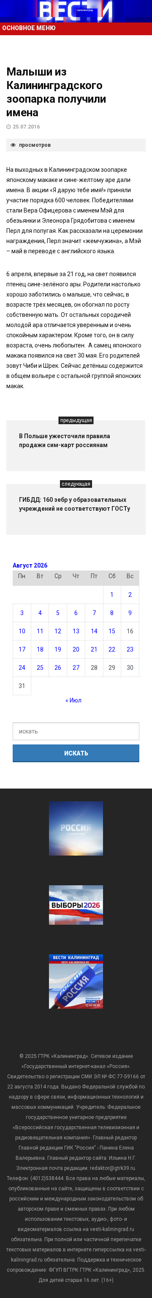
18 (40, 649)
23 (130, 649)
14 (94, 631)
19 (57, 649)
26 (57, 667)
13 (76, 631)
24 (22, 667)
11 (40, 631)
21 (94, 649)
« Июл (73, 700)
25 (40, 667)
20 (76, 649)
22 (112, 649)
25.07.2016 (26, 127)
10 (22, 631)
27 (76, 667)
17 (22, 649)
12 (57, 631)
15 (112, 631)
